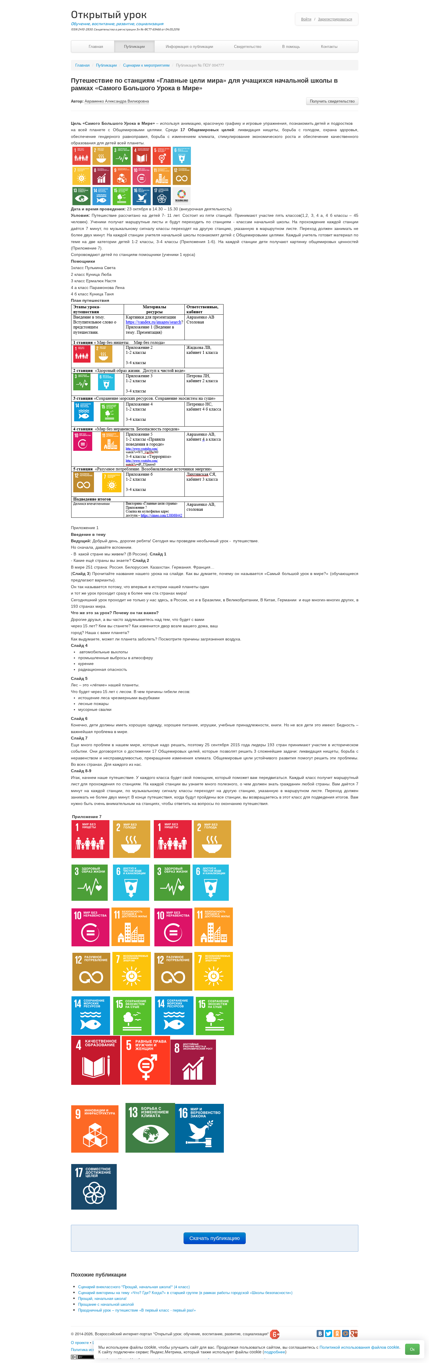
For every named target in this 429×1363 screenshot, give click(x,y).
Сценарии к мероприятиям (146, 65)
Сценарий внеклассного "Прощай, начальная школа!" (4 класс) (134, 1286)
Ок (412, 1349)
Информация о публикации (189, 46)
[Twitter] (328, 1333)
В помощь (291, 46)
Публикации (134, 46)
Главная (96, 46)
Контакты (329, 46)
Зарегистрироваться (335, 18)
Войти (306, 18)
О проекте (80, 1342)
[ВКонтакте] (320, 1333)
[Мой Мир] (345, 1333)
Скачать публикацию (214, 1238)
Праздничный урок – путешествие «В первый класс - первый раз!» (137, 1310)
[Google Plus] (354, 1333)
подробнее (274, 1352)
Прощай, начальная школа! (102, 1298)
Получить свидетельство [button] (332, 101)
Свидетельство (247, 46)
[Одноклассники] (337, 1333)
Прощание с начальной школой (106, 1304)
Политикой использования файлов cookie (359, 1347)
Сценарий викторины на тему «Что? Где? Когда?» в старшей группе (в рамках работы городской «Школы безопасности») (185, 1292)
